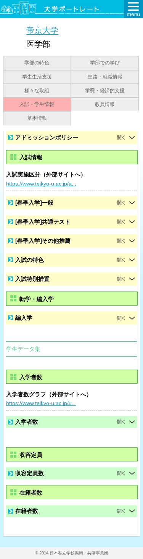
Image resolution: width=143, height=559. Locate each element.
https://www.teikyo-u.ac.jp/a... (41, 184)
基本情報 (37, 118)
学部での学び (105, 63)
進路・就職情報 (105, 77)
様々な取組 (36, 90)
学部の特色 (36, 63)
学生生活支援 (37, 77)
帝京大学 (42, 30)
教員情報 (105, 104)
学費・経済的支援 (105, 90)
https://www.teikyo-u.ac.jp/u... (41, 403)
